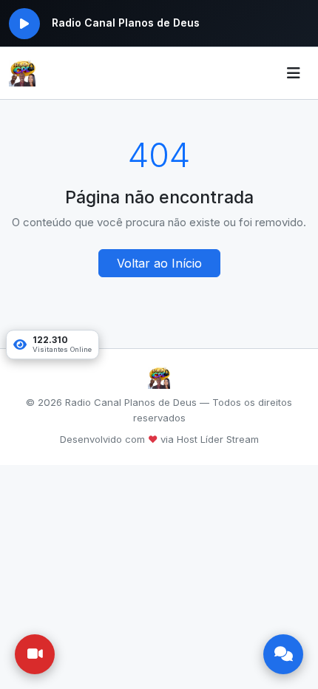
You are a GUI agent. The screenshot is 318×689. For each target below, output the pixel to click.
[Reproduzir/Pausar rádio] (24, 23)
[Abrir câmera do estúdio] (35, 654)
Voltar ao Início (159, 263)
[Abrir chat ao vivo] (283, 654)
